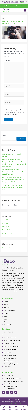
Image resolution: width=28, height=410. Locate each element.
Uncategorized (7, 248)
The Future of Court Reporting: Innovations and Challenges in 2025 (12, 187)
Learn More (21, 2)
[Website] (14, 102)
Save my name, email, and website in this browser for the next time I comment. (14, 112)
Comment (7, 60)
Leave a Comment (8, 21)
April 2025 (5, 226)
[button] (25, 10)
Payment (13, 5)
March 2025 (6, 230)
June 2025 (5, 220)
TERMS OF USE (18, 403)
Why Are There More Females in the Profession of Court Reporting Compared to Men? (13, 180)
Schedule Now (21, 5)
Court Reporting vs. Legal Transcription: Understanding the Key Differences (13, 172)
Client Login (6, 5)
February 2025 (7, 233)
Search (4, 135)
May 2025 (5, 223)
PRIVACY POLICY (10, 403)
